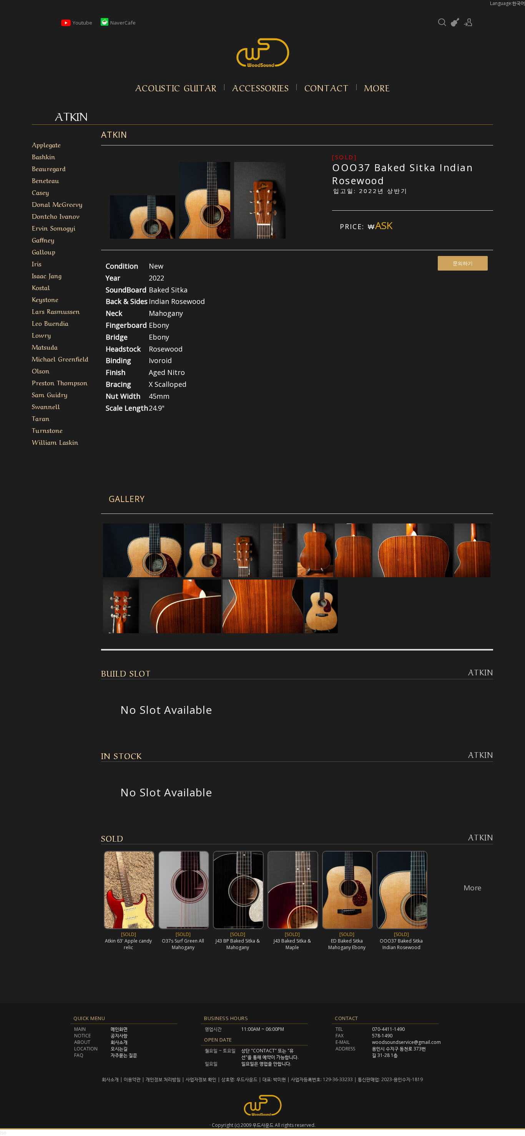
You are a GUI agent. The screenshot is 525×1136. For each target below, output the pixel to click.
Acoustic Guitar (176, 87)
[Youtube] (66, 25)
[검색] (442, 22)
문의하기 (463, 263)
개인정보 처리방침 (163, 1079)
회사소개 (111, 1079)
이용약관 (132, 1079)
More (377, 87)
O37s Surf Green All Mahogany (183, 944)
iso (3, 1132)
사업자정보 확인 (201, 1079)
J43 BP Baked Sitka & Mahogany (238, 944)
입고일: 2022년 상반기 (370, 191)
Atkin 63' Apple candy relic (128, 944)
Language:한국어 (507, 3)
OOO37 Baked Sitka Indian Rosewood (401, 944)
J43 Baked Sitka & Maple (292, 944)
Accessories (260, 87)
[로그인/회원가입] (468, 22)
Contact (326, 87)
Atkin (114, 134)
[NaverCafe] (104, 23)
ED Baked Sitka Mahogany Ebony (347, 944)
